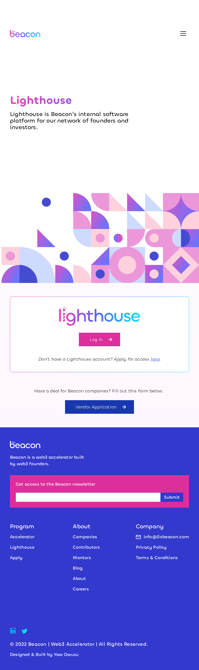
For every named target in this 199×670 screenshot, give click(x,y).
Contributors (86, 547)
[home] (25, 33)
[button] (183, 33)
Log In (96, 339)
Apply (16, 558)
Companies (85, 537)
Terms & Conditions (157, 558)
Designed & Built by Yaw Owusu (44, 654)
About (79, 578)
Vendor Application (96, 407)
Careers (81, 589)
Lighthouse (22, 547)
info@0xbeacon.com (166, 537)
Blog (78, 568)
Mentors (82, 558)
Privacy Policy (151, 547)
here (155, 359)
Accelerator (22, 537)
